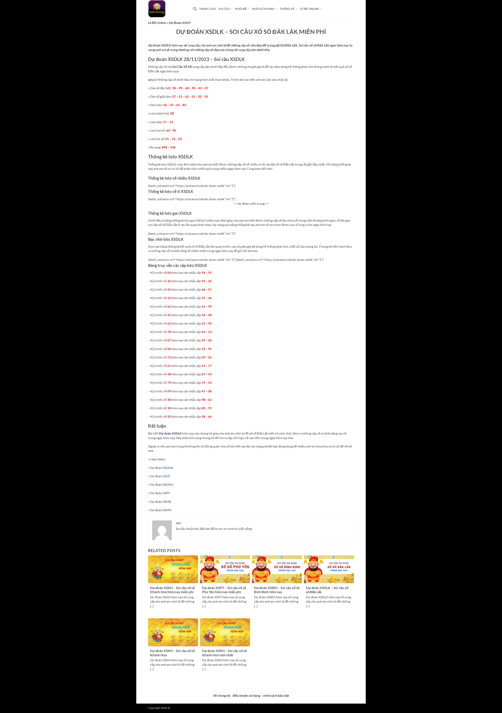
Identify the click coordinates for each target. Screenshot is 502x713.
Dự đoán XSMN (160, 510)
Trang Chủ (207, 8)
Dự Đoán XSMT (180, 23)
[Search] (194, 9)
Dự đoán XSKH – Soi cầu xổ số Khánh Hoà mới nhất (224, 653)
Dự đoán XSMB (160, 501)
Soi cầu (224, 8)
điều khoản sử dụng (246, 695)
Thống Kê (287, 8)
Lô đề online (309, 8)
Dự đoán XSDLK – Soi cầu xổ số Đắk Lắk (327, 590)
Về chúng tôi (221, 695)
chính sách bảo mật (276, 695)
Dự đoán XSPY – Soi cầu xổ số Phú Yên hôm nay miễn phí (224, 590)
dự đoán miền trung (251, 203)
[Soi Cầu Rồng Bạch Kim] (167, 9)
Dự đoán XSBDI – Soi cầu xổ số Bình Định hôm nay (276, 590)
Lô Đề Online (157, 23)
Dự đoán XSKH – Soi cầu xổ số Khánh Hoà (172, 653)
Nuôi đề (241, 8)
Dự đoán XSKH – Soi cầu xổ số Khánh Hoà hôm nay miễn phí (172, 590)
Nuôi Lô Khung (263, 8)
